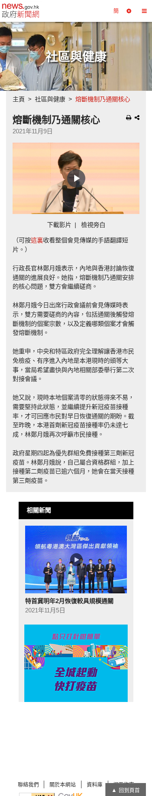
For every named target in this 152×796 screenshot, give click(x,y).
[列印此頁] (128, 117)
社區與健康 (50, 99)
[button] (129, 11)
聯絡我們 (28, 784)
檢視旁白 (93, 224)
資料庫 (95, 784)
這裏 (37, 240)
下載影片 (59, 224)
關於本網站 (62, 784)
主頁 (19, 99)
